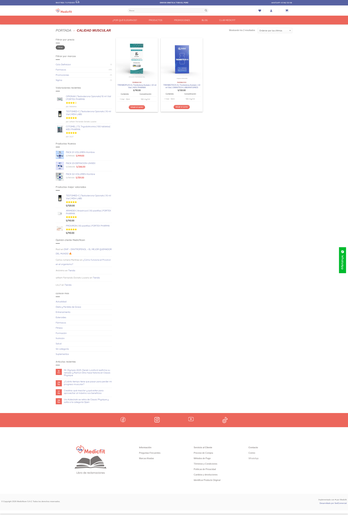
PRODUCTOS (155, 20)
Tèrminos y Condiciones (205, 464)
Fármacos (61, 322)
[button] (271, 11)
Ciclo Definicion (63, 64)
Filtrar (60, 47)
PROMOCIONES (182, 20)
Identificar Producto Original (207, 480)
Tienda (71, 270)
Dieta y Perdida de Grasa (68, 306)
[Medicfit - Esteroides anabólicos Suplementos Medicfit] (69, 10)
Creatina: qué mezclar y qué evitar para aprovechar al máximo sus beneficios (83, 391)
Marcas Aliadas (146, 458)
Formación (61, 333)
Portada (63, 30)
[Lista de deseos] (259, 11)
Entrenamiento (63, 312)
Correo (251, 453)
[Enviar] (206, 10)
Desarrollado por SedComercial (333, 503)
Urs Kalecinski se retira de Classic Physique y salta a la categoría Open (86, 400)
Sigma (59, 80)
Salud (58, 343)
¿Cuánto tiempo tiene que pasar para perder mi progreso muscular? (88, 382)
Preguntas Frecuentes (149, 453)
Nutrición (60, 338)
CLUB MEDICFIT (227, 20)
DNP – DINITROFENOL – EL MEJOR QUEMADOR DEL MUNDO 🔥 (84, 251)
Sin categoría (62, 348)
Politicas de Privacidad (205, 469)
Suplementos (62, 354)
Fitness (59, 327)
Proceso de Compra (203, 453)
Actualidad (61, 301)
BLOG (205, 20)
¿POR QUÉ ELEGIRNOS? (125, 20)
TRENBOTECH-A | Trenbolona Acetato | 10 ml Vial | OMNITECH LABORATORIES (181, 86)
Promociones (62, 75)
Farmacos (61, 69)
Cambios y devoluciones (205, 475)
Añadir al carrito (137, 107)
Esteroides (61, 317)
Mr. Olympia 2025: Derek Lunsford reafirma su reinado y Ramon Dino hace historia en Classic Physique (87, 373)
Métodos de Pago (202, 458)
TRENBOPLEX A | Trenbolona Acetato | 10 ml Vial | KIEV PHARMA (136, 86)
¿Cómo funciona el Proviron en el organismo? (83, 262)
